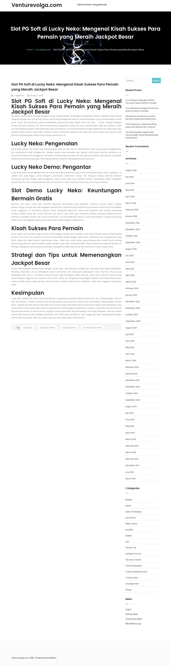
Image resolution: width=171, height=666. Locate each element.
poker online (131, 524)
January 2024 (131, 373)
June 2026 (130, 183)
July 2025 (130, 255)
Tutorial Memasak (134, 566)
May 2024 (130, 347)
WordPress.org (133, 623)
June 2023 (130, 419)
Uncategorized (132, 584)
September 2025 (133, 242)
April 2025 (130, 275)
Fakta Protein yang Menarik (92, 4)
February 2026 (132, 209)
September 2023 (133, 400)
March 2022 (131, 452)
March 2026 (131, 203)
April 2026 (130, 196)
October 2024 (132, 314)
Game (128, 506)
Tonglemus (19, 95)
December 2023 (133, 380)
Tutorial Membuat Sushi (136, 572)
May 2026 (130, 190)
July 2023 (130, 413)
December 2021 (133, 465)
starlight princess (133, 554)
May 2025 (130, 269)
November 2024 (133, 308)
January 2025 (131, 295)
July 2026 (130, 177)
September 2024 (133, 321)
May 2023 (130, 426)
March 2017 (131, 478)
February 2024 (132, 367)
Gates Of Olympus (134, 512)
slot (127, 542)
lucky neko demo (47, 327)
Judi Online (131, 518)
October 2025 (132, 236)
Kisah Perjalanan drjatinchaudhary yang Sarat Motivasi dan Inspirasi (141, 125)
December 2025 (133, 223)
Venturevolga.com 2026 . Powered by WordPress (33, 658)
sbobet (129, 536)
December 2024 (133, 301)
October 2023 (132, 393)
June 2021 (130, 472)
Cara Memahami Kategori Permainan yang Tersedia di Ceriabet (142, 109)
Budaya (129, 500)
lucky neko (90, 122)
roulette (129, 530)
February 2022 (132, 459)
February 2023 (132, 446)
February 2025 (132, 288)
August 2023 (131, 406)
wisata (129, 590)
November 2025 (133, 229)
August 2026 (131, 170)
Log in (129, 609)
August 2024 (131, 328)
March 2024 (131, 360)
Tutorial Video (132, 578)
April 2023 (130, 433)
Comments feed (134, 619)
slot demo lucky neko (92, 327)
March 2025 (131, 282)
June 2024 (130, 341)
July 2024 (130, 334)
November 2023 (133, 387)
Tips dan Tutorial (133, 560)
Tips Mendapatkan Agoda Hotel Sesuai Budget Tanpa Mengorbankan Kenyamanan (142, 135)
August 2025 (131, 249)
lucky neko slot (68, 327)
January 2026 (131, 216)
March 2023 (131, 439)
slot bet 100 (131, 548)
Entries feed (132, 614)
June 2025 (130, 262)
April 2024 (130, 354)
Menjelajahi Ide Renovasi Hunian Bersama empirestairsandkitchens (141, 117)
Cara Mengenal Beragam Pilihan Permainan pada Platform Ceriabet (141, 101)
